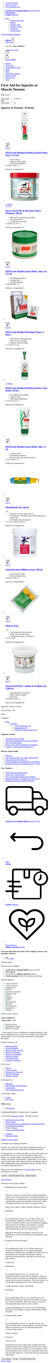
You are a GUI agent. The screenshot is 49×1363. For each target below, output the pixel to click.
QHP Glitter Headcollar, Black (16, 773)
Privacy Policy (10, 1122)
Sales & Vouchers (11, 1056)
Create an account (11, 50)
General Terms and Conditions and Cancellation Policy (25, 1124)
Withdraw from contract (9, 1140)
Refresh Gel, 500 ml (17, 507)
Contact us (14, 29)
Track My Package (12, 1074)
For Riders (14, 724)
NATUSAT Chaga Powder (15, 775)
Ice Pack (11, 626)
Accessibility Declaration (14, 1126)
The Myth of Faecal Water (14, 739)
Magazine (9, 1084)
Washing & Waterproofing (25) (26, 730)
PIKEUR (8, 756)
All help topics (15, 31)
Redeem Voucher (11, 1076)
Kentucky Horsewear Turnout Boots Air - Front (22, 764)
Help (7, 18)
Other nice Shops (11, 1136)
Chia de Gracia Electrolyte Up (16, 760)
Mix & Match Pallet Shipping (16, 1086)
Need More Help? (11, 1058)
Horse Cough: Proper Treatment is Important (21, 745)
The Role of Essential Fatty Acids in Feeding (21, 741)
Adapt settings (31, 1175)
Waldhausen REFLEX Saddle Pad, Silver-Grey (22, 779)
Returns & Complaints (13, 1054)
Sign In (8, 1068)
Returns (13, 23)
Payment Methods (11, 1048)
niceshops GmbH (17, 1116)
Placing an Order (11, 1046)
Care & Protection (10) (23, 726)
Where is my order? (17, 20)
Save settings (6, 1359)
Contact (8, 1097)
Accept (4, 1175)
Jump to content (11, 5)
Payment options (16, 27)
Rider (7, 722)
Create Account (11, 1070)
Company (9, 1134)
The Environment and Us (14, 1090)
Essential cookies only (16, 1175)
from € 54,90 (22, 11)
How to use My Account (14, 1050)
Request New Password (14, 1072)
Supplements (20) (21, 728)
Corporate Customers (13, 1060)
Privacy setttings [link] (11, 1128)
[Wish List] (7, 54)
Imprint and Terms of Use (14, 1120)
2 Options (9, 204)
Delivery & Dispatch (12, 1052)
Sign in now (9, 42)
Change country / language (28, 1112)
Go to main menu (11, 3)
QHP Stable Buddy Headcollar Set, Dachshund (22, 762)
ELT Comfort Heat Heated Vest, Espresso (20, 777)
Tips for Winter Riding (13, 743)
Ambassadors (10, 1088)
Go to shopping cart (12, 7)
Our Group (9, 1099)
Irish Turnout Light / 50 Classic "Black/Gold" (21, 758)
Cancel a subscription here (14, 1130)
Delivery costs (15, 25)
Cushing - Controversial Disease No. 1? (19, 747)
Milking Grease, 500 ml (24, 569)
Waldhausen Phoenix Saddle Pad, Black (19, 781)
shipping (11, 15)
